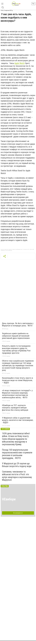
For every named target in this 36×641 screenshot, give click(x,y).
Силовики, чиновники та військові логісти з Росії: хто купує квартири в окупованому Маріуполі (17, 475)
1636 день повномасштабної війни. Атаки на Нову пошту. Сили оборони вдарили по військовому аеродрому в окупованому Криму (16, 439)
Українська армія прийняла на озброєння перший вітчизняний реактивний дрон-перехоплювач (16, 335)
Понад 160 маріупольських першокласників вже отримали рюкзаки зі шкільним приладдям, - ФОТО (17, 453)
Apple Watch (19, 63)
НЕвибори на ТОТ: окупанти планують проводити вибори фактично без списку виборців (15, 407)
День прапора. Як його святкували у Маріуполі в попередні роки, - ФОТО (17, 324)
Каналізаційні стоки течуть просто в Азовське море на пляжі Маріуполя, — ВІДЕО (17, 380)
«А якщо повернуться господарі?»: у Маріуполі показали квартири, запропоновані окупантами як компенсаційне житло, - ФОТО (17, 394)
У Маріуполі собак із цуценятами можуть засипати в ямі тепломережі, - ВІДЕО (17, 420)
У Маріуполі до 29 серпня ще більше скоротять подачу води (16, 465)
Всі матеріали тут (18, 513)
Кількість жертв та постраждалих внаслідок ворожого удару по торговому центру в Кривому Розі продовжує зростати (16, 349)
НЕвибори (9, 499)
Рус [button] (33, 3)
